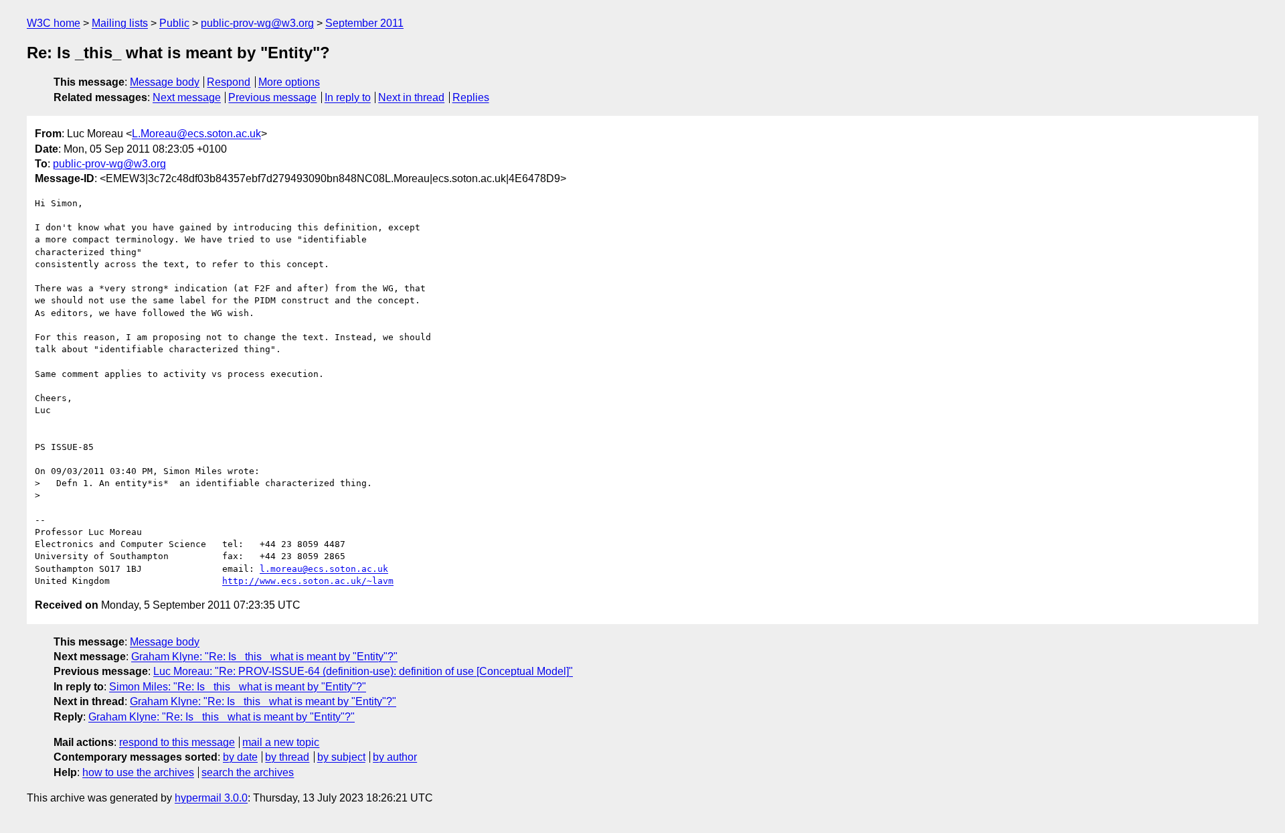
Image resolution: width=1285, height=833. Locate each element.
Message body (164, 82)
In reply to (348, 97)
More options (289, 82)
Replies (470, 97)
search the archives (247, 772)
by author (395, 757)
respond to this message (177, 742)
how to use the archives (138, 772)
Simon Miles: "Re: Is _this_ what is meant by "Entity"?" (237, 686)
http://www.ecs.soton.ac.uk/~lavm (308, 581)
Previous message (272, 97)
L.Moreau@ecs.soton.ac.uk (196, 133)
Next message (187, 97)
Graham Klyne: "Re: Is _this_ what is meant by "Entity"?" (264, 656)
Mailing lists (120, 23)
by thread (287, 757)
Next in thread (411, 97)
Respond (228, 82)
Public (174, 23)
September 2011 (364, 23)
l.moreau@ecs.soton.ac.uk (324, 569)
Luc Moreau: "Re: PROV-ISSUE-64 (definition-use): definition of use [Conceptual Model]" (363, 671)
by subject (341, 757)
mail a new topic (280, 742)
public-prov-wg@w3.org (257, 23)
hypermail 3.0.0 (211, 798)
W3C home (53, 23)
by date (240, 757)
